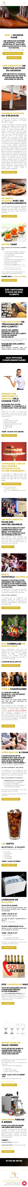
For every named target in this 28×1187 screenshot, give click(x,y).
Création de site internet (9, 1184)
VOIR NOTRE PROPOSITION (10, 607)
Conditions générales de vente (18, 1181)
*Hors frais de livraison (7, 1081)
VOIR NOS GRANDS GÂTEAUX (11, 484)
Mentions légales (6, 1181)
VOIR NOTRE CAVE (8, 726)
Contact (5, 1180)
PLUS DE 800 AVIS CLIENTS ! (13, 344)
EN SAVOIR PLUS (7, 546)
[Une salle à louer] (8, 3)
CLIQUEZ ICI (6, 345)
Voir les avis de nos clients (12, 53)
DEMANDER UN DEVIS (14, 57)
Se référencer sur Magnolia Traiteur (16, 1180)
